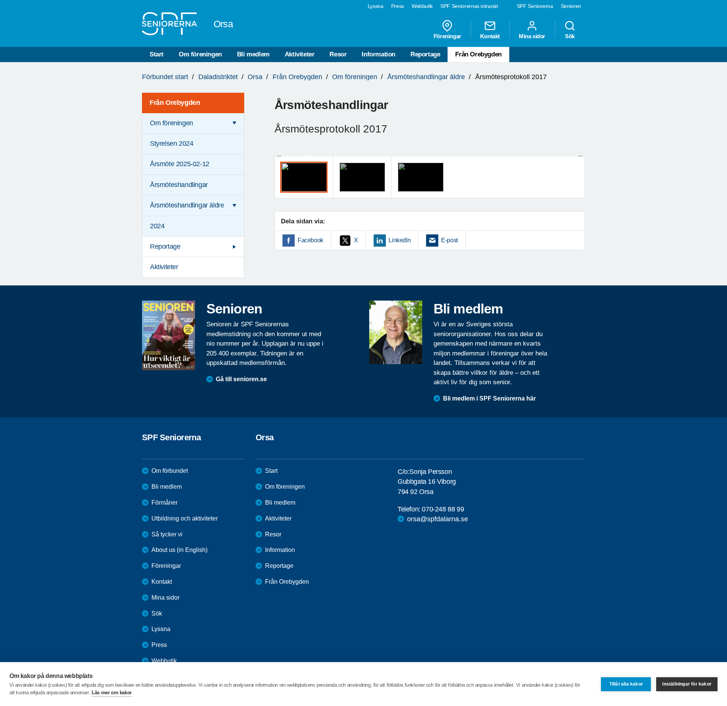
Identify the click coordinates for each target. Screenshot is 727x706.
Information (378, 54)
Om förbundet (169, 471)
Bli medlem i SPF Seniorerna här (489, 398)
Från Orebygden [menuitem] (175, 102)
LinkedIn (399, 240)
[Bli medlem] (395, 332)
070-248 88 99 (443, 509)
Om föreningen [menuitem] (171, 123)
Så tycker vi (167, 534)
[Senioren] (168, 335)
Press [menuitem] (397, 6)
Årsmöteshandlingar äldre (426, 76)
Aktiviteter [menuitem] (164, 267)
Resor (337, 54)
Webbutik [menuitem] (422, 6)
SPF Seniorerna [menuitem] (535, 6)
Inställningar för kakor (686, 684)
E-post (449, 240)
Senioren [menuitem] (571, 6)
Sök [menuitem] (570, 36)
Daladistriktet (218, 76)
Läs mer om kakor (112, 692)
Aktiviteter (300, 54)
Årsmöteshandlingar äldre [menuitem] (187, 205)
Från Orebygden (478, 54)
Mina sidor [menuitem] (532, 36)
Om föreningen (200, 54)
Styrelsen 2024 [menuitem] (171, 143)
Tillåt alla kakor (626, 684)
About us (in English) (179, 550)
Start (157, 54)
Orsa (255, 76)
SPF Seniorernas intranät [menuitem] (469, 6)
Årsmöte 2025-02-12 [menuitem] (179, 164)
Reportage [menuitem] (165, 246)
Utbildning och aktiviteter (184, 518)
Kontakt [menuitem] (490, 36)
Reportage (425, 54)
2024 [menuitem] (157, 226)
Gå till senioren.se (241, 379)
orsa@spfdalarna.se (437, 519)
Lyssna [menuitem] (376, 6)
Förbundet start (165, 76)
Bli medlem (253, 54)
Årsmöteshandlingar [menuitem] (179, 185)
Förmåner (164, 502)
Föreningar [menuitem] (447, 36)
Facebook (310, 240)
